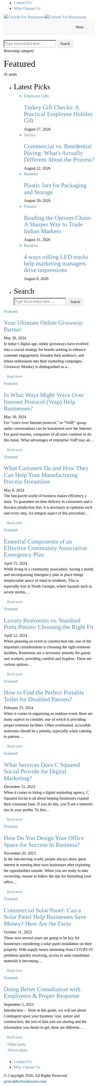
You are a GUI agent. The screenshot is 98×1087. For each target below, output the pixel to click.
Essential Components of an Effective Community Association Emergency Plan (45, 548)
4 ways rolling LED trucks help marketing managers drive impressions (56, 264)
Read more (14, 376)
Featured (11, 311)
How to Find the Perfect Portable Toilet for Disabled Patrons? (44, 695)
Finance (30, 206)
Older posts (17, 1044)
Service (30, 135)
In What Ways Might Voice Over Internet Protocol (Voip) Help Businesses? (44, 402)
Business (31, 174)
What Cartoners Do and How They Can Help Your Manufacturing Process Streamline (46, 475)
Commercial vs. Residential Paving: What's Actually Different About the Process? (59, 153)
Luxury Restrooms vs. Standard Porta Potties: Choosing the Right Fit (48, 623)
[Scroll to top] (3, 1056)
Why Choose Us (27, 8)
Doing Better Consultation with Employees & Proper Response (42, 992)
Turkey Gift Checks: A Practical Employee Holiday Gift (58, 114)
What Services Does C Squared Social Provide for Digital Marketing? (42, 771)
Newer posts (17, 1050)
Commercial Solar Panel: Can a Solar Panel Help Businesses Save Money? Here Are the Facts (45, 917)
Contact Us (23, 3)
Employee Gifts (36, 96)
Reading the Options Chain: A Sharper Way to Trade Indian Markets (58, 224)
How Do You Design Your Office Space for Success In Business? (44, 841)
